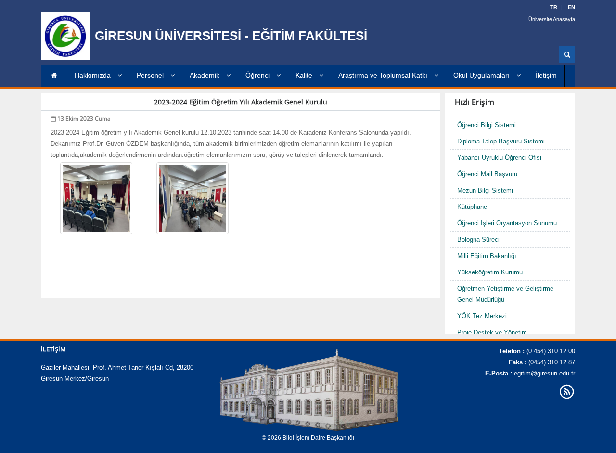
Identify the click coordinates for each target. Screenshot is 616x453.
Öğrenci (258, 75)
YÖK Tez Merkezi (482, 316)
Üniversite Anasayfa (551, 19)
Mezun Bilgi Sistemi (485, 190)
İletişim (546, 75)
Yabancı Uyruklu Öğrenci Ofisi (499, 157)
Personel (151, 75)
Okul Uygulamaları (482, 75)
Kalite (304, 75)
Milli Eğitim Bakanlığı (486, 255)
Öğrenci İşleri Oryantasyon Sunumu (507, 223)
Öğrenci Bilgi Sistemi (486, 125)
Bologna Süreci (478, 239)
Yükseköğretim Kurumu (490, 272)
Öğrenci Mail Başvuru (487, 174)
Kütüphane (472, 206)
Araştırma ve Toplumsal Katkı (383, 75)
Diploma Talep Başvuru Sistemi (501, 141)
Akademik (205, 75)
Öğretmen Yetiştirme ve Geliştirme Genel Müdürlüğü (505, 294)
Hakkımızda (94, 75)
